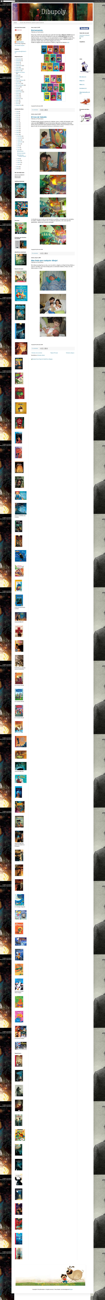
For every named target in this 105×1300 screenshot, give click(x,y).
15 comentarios (35, 109)
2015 (17, 119)
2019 (17, 111)
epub (17, 78)
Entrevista (18, 76)
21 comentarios (35, 348)
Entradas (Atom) (41, 355)
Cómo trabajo (19, 69)
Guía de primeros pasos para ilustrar (32, 22)
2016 (17, 117)
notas (17, 88)
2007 (17, 134)
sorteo (17, 100)
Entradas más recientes (37, 352)
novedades (18, 90)
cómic (17, 67)
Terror (17, 103)
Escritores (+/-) (83, 88)
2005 (17, 168)
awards (17, 62)
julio (18, 145)
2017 (17, 115)
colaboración (19, 65)
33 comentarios (35, 253)
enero (18, 164)
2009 (17, 130)
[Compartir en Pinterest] (47, 110)
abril (18, 158)
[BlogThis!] (42, 110)
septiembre (20, 141)
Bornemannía (37, 30)
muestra (18, 86)
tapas (17, 102)
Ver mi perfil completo (19, 45)
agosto (19, 143)
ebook (17, 75)
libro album (18, 83)
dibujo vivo (18, 70)
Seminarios (18, 98)
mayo (18, 149)
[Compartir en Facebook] (45, 110)
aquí (68, 42)
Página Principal (54, 352)
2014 (17, 121)
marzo (18, 160)
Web (15, 22)
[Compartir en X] (44, 110)
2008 (17, 132)
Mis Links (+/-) (83, 77)
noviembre (19, 138)
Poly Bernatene (20, 42)
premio (17, 93)
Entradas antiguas (70, 352)
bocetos (18, 64)
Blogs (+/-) (82, 80)
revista (17, 97)
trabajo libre (18, 105)
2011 (17, 126)
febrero (19, 162)
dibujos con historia (20, 72)
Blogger (71, 1289)
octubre (19, 140)
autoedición (18, 60)
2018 (17, 113)
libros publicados (20, 85)
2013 (17, 123)
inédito (17, 81)
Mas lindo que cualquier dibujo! (44, 260)
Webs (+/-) (82, 84)
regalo (17, 95)
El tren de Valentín (39, 117)
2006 (17, 166)
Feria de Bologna (20, 80)
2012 (17, 125)
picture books (19, 91)
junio (18, 147)
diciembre (19, 136)
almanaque (18, 59)
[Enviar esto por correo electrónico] (41, 110)
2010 (17, 128)
